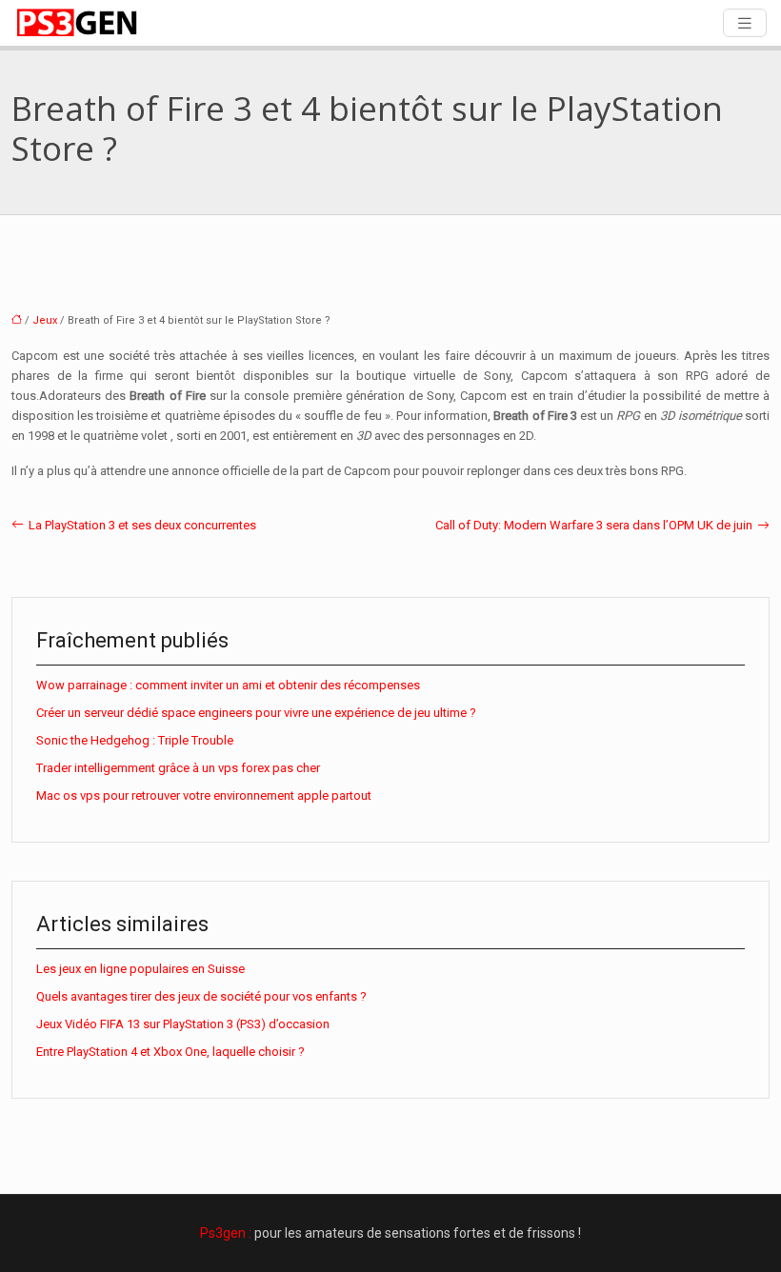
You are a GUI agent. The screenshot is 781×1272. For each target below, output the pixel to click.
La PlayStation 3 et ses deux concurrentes (142, 525)
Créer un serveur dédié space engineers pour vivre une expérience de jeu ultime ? (256, 713)
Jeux (44, 320)
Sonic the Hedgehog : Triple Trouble (134, 740)
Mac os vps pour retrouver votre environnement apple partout (203, 795)
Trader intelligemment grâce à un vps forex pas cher (178, 768)
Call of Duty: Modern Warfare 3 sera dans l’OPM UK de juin (593, 525)
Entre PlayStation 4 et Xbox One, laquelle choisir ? (170, 1051)
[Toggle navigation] (745, 23)
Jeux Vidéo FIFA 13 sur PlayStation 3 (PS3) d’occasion (183, 1024)
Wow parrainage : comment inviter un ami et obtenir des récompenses (228, 685)
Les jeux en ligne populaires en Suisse (140, 969)
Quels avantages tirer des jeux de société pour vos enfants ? (201, 996)
